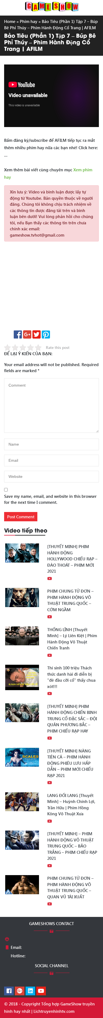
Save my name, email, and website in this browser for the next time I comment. (50, 499)
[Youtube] (41, 991)
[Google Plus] (19, 991)
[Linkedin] (30, 991)
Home (9, 21)
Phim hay (28, 21)
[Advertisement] (51, 288)
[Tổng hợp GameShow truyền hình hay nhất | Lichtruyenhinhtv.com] (51, 6)
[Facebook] (9, 991)
